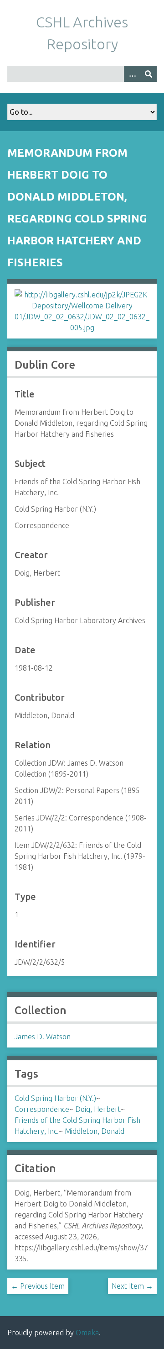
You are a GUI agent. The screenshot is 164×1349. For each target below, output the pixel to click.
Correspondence (42, 1109)
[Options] (132, 74)
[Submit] (148, 74)
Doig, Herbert (98, 1109)
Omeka (87, 1332)
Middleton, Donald (94, 1131)
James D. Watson (43, 1036)
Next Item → (132, 1286)
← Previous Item (38, 1286)
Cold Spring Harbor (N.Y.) (55, 1098)
